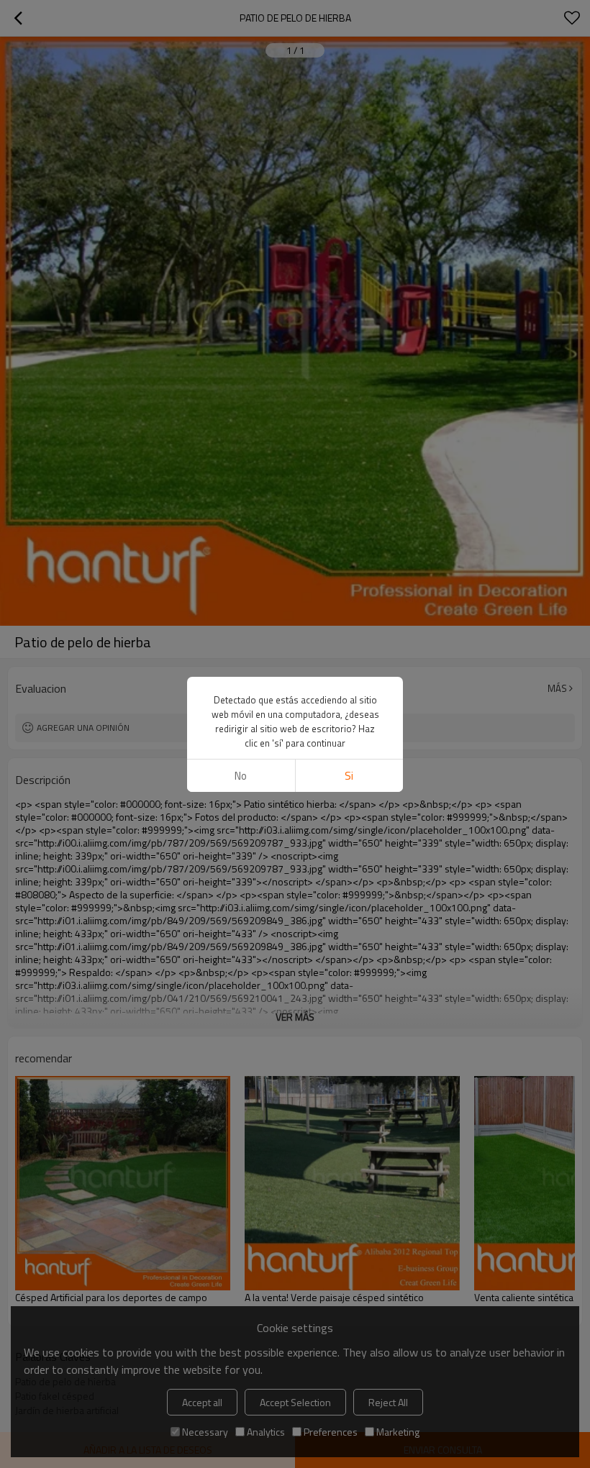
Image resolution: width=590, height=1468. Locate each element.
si (349, 775)
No (241, 775)
